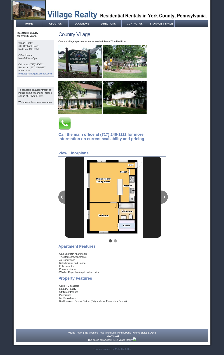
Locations (82, 23)
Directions (108, 23)
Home (29, 23)
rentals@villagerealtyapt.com (35, 73)
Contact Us (135, 23)
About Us (55, 23)
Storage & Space (161, 23)
